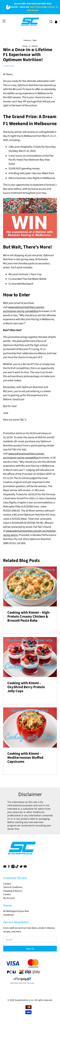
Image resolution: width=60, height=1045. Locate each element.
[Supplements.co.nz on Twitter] (21, 867)
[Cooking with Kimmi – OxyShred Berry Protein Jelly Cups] (30, 657)
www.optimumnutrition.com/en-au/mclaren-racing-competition (24, 309)
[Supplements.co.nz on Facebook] (8, 867)
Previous (27, 40)
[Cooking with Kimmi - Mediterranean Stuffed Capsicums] (30, 727)
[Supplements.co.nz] (30, 22)
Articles (35, 46)
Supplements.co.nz (24, 1000)
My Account (9, 898)
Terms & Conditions (12, 887)
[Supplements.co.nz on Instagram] (13, 867)
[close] (56, 7)
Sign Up (30, 948)
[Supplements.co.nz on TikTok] (17, 867)
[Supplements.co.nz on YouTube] (25, 867)
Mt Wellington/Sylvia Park (16, 911)
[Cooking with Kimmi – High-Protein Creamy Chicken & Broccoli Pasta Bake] (30, 587)
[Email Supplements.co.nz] (4, 867)
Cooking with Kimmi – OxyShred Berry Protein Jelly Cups (26, 687)
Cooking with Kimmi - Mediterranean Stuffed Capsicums (25, 757)
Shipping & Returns (12, 891)
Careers (7, 894)
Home (25, 46)
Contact (7, 883)
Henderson (8, 915)
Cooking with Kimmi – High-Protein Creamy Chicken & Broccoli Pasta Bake (28, 616)
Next (35, 40)
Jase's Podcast (37, 7)
